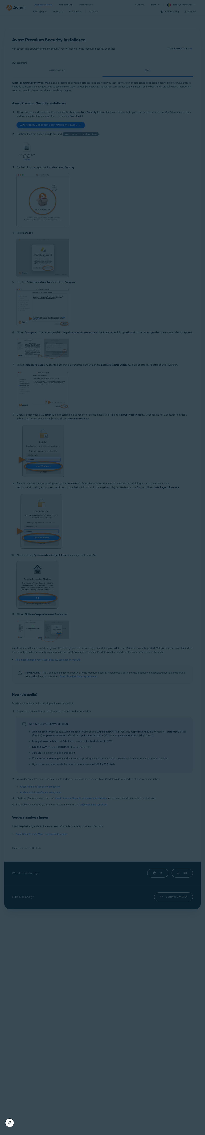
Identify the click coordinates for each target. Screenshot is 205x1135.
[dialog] (102, 567)
